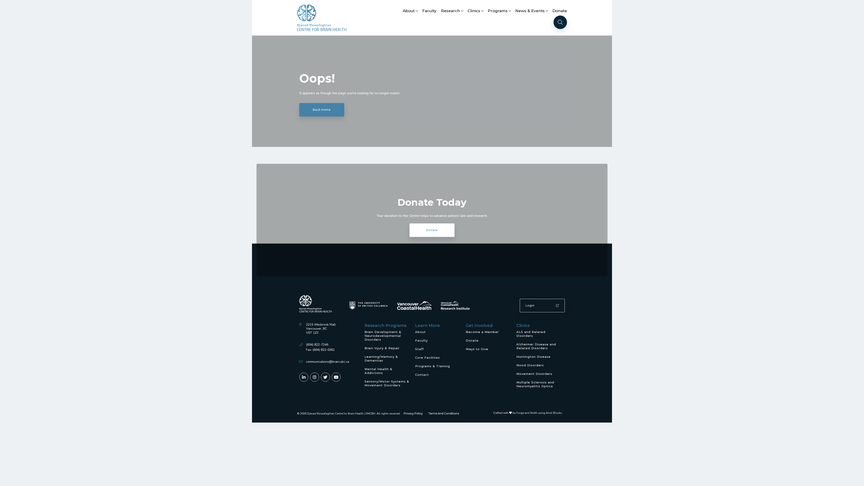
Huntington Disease (533, 356)
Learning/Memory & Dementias (381, 358)
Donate (559, 11)
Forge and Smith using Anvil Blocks (539, 413)
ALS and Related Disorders (530, 334)
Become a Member (482, 332)
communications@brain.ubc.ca (327, 362)
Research (450, 11)
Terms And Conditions (443, 413)
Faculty (429, 11)
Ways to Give (477, 349)
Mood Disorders (530, 365)
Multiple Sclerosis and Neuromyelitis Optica (535, 384)
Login (530, 305)
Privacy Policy (413, 413)
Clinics (474, 11)
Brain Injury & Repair (382, 348)
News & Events (530, 11)
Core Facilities (427, 357)
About (409, 11)
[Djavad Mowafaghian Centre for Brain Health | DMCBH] (321, 17)
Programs (498, 11)
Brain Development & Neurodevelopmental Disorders (382, 335)
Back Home (322, 109)
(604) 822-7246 (317, 344)
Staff (419, 349)
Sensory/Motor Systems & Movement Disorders (386, 383)
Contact (422, 374)
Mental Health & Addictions (378, 371)
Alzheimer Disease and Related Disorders (536, 346)
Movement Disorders (534, 374)
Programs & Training (432, 366)
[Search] (560, 22)
